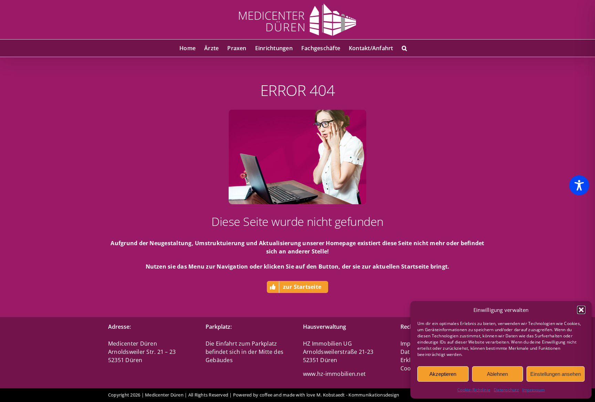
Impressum (533, 390)
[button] (581, 309)
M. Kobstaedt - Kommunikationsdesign (357, 395)
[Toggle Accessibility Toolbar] (579, 185)
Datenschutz (506, 390)
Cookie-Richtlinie (473, 390)
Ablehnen (497, 374)
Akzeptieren (442, 374)
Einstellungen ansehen (555, 374)
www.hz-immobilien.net (334, 374)
